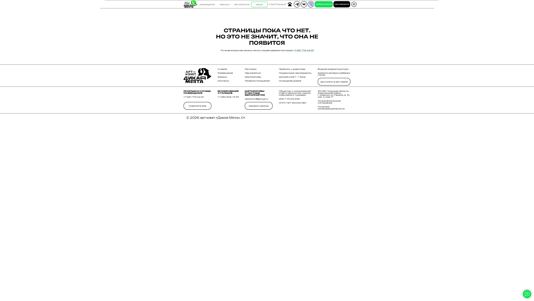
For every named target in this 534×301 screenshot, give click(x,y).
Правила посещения (257, 81)
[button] (277, 4)
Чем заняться (253, 73)
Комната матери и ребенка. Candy (334, 74)
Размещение (225, 73)
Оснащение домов (290, 81)
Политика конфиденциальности (331, 107)
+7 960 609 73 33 (228, 97)
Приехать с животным (292, 69)
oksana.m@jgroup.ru (256, 99)
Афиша (222, 77)
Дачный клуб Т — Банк (292, 77)
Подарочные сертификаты (295, 73)
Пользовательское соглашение (329, 102)
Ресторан (250, 69)
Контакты (223, 81)
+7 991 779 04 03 (303, 50)
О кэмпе (222, 69)
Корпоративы (253, 77)
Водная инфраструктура (333, 69)
